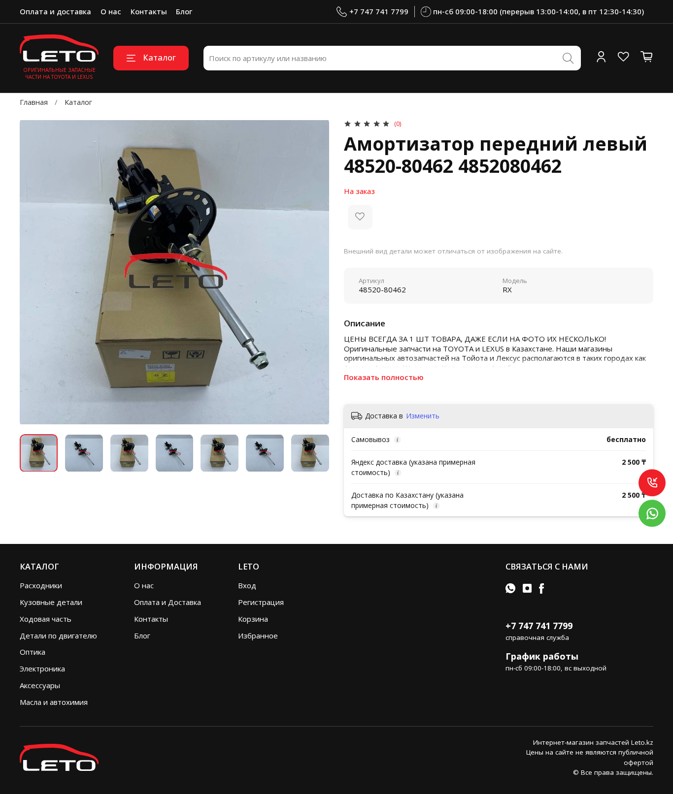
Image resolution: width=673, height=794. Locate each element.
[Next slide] (314, 272)
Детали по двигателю (58, 635)
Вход (247, 585)
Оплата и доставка (55, 11)
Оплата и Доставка (167, 602)
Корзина (253, 619)
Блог (184, 11)
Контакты (149, 11)
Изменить (422, 416)
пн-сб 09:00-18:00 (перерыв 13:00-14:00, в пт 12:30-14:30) (538, 11)
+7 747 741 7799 (378, 11)
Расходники (41, 585)
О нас (111, 11)
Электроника (42, 668)
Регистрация (261, 602)
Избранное (258, 635)
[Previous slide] (35, 272)
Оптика (32, 652)
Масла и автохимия (54, 702)
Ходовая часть (45, 619)
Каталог (159, 57)
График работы (541, 656)
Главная (34, 102)
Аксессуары (40, 685)
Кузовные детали (51, 602)
